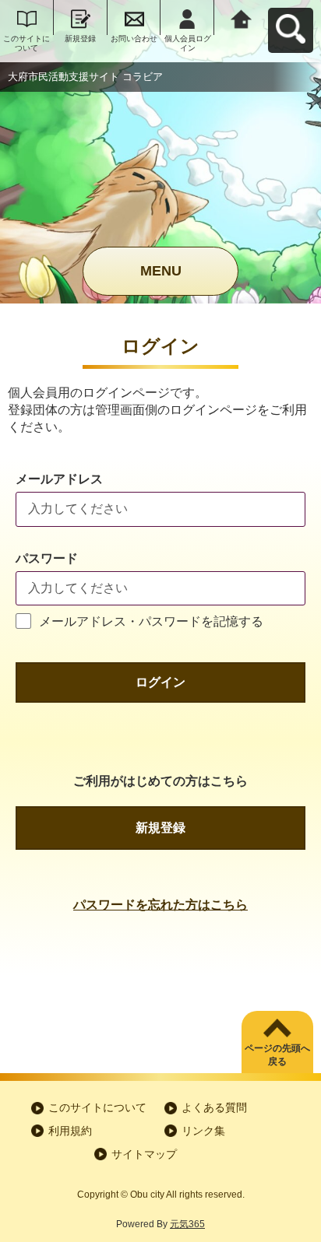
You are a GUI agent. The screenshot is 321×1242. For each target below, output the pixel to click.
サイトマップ (144, 1154)
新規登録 (80, 38)
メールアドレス (59, 479)
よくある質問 (214, 1107)
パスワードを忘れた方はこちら (160, 904)
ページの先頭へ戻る (277, 1055)
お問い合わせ (134, 38)
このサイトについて (26, 43)
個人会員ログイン (187, 43)
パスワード (47, 558)
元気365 (187, 1224)
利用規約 (70, 1130)
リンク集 (203, 1130)
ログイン (160, 682)
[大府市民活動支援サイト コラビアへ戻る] (241, 17)
